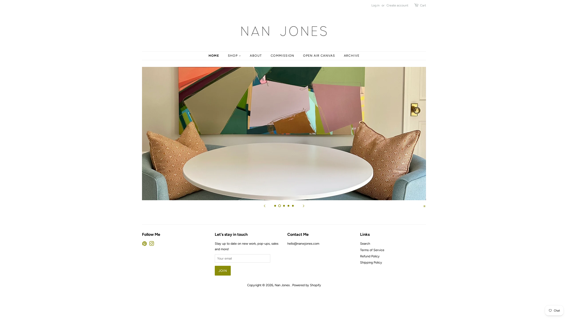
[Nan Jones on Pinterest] (144, 244)
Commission (282, 56)
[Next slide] (303, 206)
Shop (233, 56)
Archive (352, 56)
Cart (423, 5)
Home (214, 56)
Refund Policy (370, 256)
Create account (397, 5)
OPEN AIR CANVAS (319, 56)
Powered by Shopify (306, 285)
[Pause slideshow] (424, 206)
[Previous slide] (264, 206)
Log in (375, 5)
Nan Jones (283, 285)
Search (365, 244)
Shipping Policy (371, 262)
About (256, 56)
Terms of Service (372, 250)
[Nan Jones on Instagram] (151, 244)
